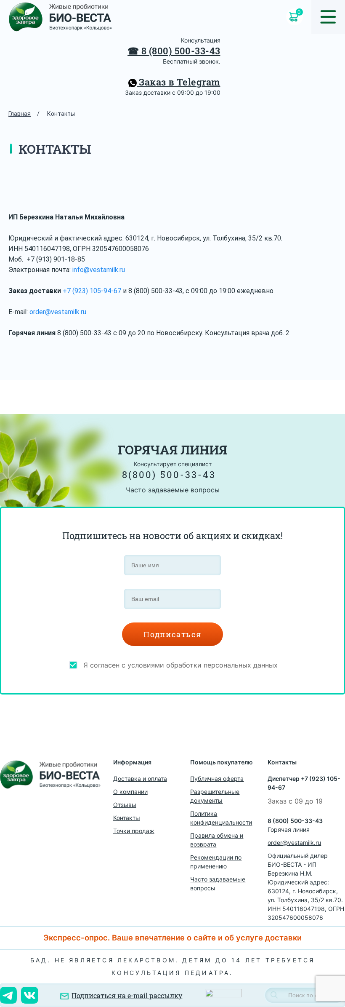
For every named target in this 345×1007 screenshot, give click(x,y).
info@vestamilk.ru (98, 270)
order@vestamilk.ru (57, 312)
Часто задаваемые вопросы (173, 490)
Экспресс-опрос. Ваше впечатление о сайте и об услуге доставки (172, 937)
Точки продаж (133, 830)
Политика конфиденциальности (221, 818)
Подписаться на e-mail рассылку (127, 995)
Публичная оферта (217, 778)
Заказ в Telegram (178, 82)
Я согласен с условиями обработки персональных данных (180, 665)
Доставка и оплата (140, 778)
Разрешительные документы (214, 796)
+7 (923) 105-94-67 (92, 291)
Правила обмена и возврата (216, 840)
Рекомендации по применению (216, 862)
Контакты (126, 817)
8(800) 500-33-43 (169, 474)
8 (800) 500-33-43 (180, 51)
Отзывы (124, 804)
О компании (130, 791)
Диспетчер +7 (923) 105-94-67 (304, 783)
